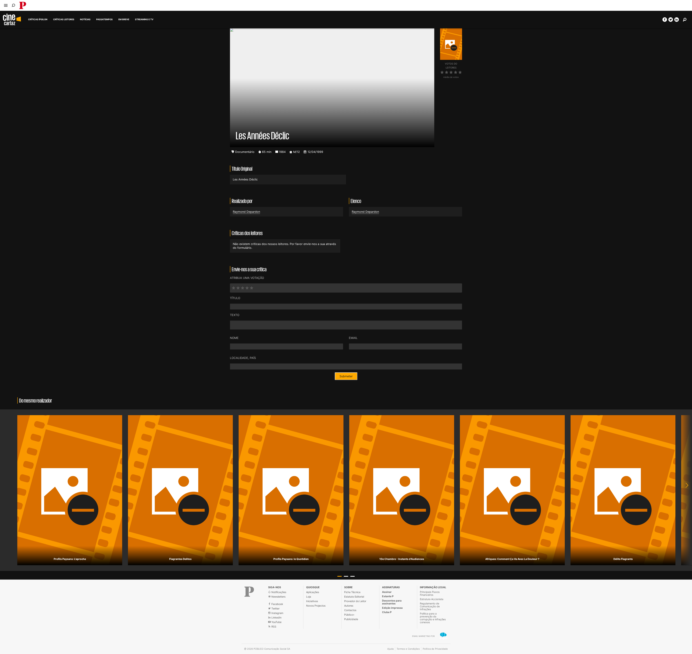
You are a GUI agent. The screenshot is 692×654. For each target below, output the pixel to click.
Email (353, 338)
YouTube (276, 622)
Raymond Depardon (246, 211)
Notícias (85, 19)
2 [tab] (346, 576)
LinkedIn (276, 617)
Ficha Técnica (352, 592)
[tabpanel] (69, 490)
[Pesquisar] (13, 5)
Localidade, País (243, 358)
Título (235, 298)
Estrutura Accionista (431, 599)
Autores (348, 605)
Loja (308, 596)
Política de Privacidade (435, 648)
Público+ (349, 614)
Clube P (387, 612)
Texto (234, 315)
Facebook (277, 604)
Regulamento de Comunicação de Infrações (430, 606)
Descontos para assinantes (392, 602)
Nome (234, 338)
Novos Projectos (315, 605)
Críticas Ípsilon (37, 19)
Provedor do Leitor (355, 601)
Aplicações (312, 592)
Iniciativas (312, 601)
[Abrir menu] (6, 5)
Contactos (350, 610)
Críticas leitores (63, 19)
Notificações (278, 592)
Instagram (277, 613)
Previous (7, 490)
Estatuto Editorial (354, 596)
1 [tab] (339, 576)
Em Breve (123, 19)
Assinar (387, 591)
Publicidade (351, 619)
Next (685, 490)
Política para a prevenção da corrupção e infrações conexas (433, 618)
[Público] (249, 591)
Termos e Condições (408, 648)
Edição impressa (392, 607)
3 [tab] (352, 576)
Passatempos (104, 19)
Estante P (388, 596)
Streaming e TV (144, 19)
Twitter (275, 608)
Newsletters (278, 596)
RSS (273, 626)
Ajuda (390, 648)
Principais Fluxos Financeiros (430, 593)
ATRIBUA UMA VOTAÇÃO (247, 278)
